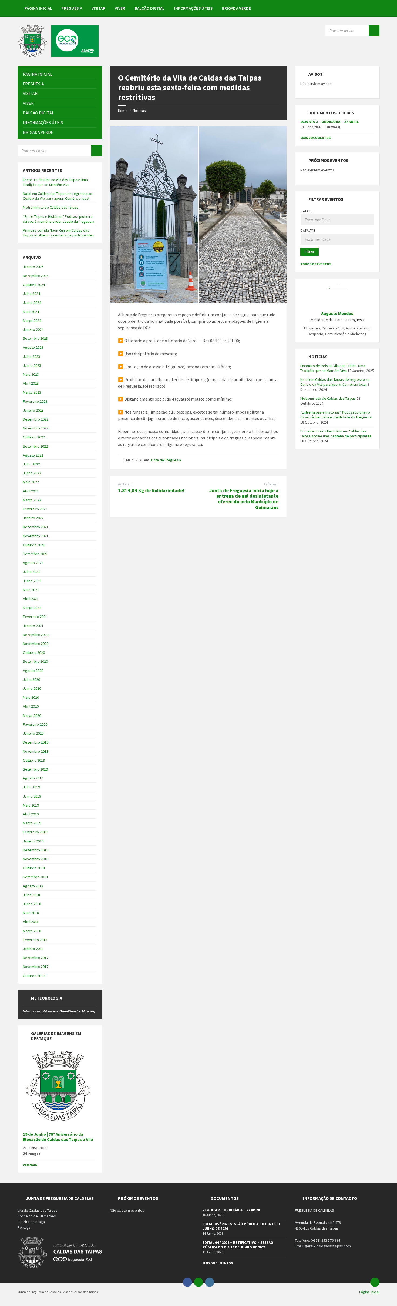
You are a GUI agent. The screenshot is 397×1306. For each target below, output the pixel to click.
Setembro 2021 (35, 553)
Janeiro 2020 (33, 733)
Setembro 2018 (35, 876)
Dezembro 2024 (35, 275)
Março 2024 (32, 320)
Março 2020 (32, 715)
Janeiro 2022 (33, 517)
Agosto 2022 (33, 455)
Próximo (271, 484)
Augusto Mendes (337, 313)
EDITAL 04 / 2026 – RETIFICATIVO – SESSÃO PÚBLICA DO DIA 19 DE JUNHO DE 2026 (238, 1245)
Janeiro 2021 (33, 625)
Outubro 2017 (34, 975)
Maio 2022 (31, 481)
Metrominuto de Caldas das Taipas (50, 207)
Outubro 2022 (34, 437)
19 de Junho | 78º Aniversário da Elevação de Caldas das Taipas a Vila (58, 1137)
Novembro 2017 (35, 966)
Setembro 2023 (35, 338)
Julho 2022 (31, 464)
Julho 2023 (31, 356)
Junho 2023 (32, 365)
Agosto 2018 (33, 886)
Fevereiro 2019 (35, 831)
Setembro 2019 (35, 769)
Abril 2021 (31, 598)
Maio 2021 (31, 589)
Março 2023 (32, 392)
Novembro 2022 (35, 428)
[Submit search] (374, 30)
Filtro (309, 251)
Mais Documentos (315, 138)
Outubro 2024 (34, 284)
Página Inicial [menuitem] (369, 1292)
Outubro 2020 (34, 652)
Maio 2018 (31, 912)
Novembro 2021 (35, 536)
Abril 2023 (31, 383)
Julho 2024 (31, 293)
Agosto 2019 (33, 778)
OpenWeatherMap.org (77, 1011)
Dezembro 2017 (35, 957)
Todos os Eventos (315, 264)
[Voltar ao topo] (374, 1282)
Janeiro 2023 (33, 410)
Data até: (308, 230)
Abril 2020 (31, 706)
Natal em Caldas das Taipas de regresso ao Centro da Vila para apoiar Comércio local (57, 196)
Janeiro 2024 (33, 329)
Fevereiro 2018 (35, 939)
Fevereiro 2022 (35, 509)
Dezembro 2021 (35, 526)
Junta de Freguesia (165, 460)
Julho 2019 (31, 787)
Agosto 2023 (33, 347)
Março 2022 (32, 500)
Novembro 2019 (35, 751)
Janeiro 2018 (33, 948)
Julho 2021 (31, 571)
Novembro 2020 (35, 643)
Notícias (139, 110)
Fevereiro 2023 (35, 401)
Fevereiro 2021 (35, 616)
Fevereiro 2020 (35, 724)
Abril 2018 (31, 921)
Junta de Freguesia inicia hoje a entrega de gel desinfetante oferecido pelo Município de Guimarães (243, 498)
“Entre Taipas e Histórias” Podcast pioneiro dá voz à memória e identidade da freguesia (58, 219)
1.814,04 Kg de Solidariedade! (151, 490)
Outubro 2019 (34, 760)
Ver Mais (30, 1165)
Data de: (307, 211)
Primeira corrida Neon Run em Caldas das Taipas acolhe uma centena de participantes (58, 233)
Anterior (125, 484)
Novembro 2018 (35, 859)
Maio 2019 (31, 805)
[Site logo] (58, 55)
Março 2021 (32, 607)
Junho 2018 (32, 903)
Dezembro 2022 (35, 419)
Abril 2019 (31, 814)
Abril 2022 (31, 491)
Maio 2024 (31, 311)
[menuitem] (38, 8)
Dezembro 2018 (35, 850)
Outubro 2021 (34, 544)
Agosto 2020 (33, 670)
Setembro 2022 (35, 446)
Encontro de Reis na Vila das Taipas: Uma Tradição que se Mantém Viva (55, 182)
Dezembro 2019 (35, 742)
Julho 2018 (31, 894)
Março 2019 (32, 823)
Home (122, 110)
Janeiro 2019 (33, 841)
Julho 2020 (31, 679)
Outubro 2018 (34, 867)
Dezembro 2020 (35, 634)
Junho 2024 (32, 302)
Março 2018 (32, 930)
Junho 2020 (32, 688)
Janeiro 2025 (33, 266)
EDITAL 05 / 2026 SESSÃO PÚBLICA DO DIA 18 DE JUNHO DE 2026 (242, 1226)
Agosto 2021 (33, 562)
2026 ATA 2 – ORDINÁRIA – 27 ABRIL (329, 121)
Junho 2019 (32, 796)
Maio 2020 (31, 697)
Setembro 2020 (35, 661)
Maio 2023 (31, 374)
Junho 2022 (32, 473)
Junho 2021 (32, 580)
